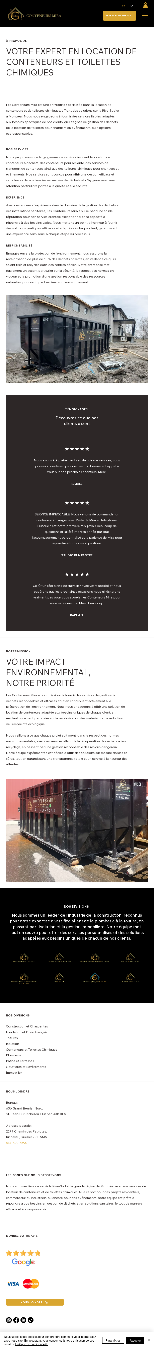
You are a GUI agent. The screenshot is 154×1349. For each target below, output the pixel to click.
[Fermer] (149, 1340)
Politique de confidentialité (31, 1344)
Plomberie (13, 1055)
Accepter (135, 1340)
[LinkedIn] (23, 1320)
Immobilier (14, 1072)
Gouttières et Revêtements (26, 1067)
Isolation (12, 1044)
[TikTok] (30, 1320)
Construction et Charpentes (27, 1026)
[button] (145, 5)
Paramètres (113, 1340)
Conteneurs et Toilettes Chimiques (31, 1049)
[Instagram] (9, 1320)
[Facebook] (16, 1320)
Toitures (12, 1038)
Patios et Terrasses (20, 1061)
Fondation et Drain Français (26, 1032)
